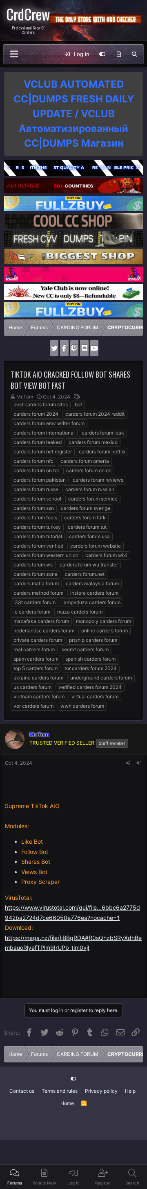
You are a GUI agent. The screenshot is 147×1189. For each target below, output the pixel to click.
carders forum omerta (84, 461)
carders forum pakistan (39, 480)
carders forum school (37, 499)
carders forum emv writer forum (49, 423)
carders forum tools (35, 517)
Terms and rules (60, 1091)
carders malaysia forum (92, 583)
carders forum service (93, 499)
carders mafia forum (36, 583)
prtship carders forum (93, 640)
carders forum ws (33, 565)
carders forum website (95, 546)
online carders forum (104, 630)
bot (78, 404)
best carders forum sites (40, 404)
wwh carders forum (82, 706)
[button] (14, 54)
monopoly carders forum (103, 621)
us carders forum (32, 687)
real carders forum (34, 649)
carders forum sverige (85, 508)
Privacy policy (101, 1091)
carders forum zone (35, 574)
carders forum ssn (33, 508)
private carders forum (37, 640)
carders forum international (44, 433)
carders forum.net (85, 574)
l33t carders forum (34, 602)
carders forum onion (88, 470)
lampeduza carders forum (91, 602)
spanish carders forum (90, 659)
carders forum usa (89, 536)
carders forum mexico (93, 442)
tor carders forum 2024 (91, 668)
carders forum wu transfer (89, 565)
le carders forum (31, 612)
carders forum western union (45, 555)
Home (67, 1103)
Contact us (21, 1091)
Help (130, 1091)
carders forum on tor (36, 470)
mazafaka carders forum (41, 621)
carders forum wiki (106, 555)
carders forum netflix (102, 451)
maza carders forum (79, 612)
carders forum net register (42, 451)
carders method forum (38, 593)
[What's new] (118, 54)
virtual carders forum (94, 696)
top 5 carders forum (35, 668)
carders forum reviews (98, 480)
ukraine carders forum (38, 678)
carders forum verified (38, 546)
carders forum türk (85, 517)
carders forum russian (89, 489)
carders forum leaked (37, 442)
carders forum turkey (37, 527)
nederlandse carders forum (43, 630)
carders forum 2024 (35, 414)
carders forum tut (87, 527)
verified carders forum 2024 (90, 687)
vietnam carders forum (39, 696)
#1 (139, 763)
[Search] (134, 54)
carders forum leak (103, 433)
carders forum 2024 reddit (95, 414)
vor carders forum (33, 706)
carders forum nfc (33, 461)
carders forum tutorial (37, 536)
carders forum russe (35, 489)
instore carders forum (94, 593)
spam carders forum (35, 659)
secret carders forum (85, 649)
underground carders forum (101, 678)
